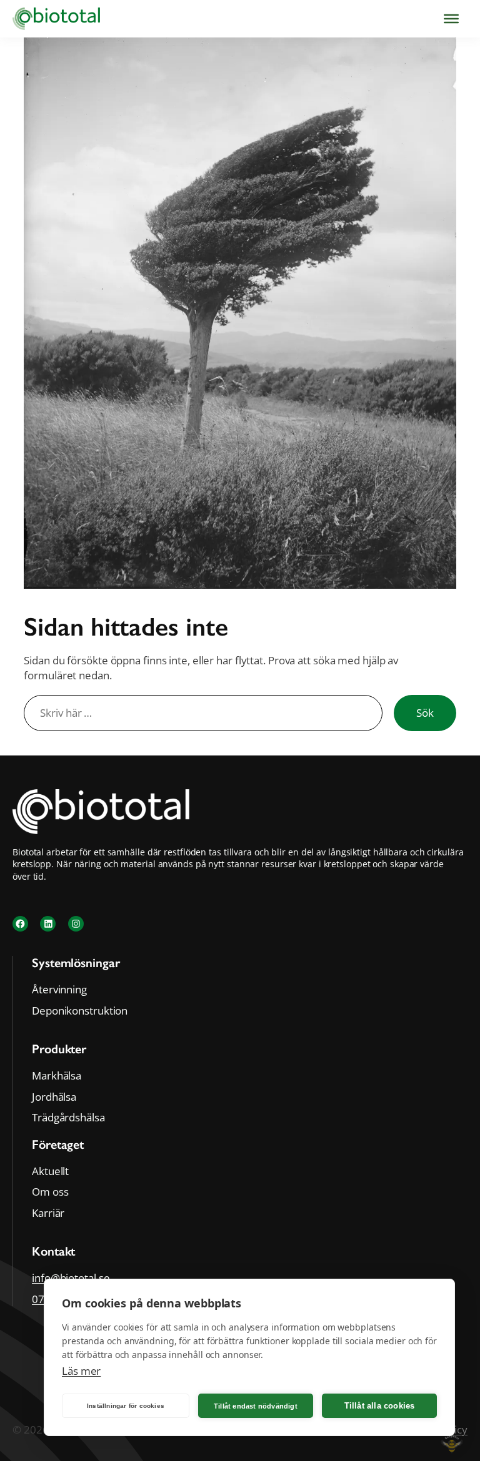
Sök (425, 713)
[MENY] (451, 18)
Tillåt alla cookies (379, 1405)
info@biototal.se (70, 1278)
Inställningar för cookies (125, 1405)
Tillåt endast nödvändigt (256, 1406)
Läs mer (81, 1371)
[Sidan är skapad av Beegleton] (452, 1454)
